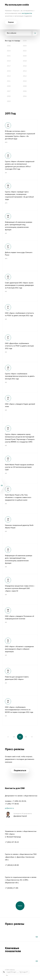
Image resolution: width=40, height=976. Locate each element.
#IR (6, 172)
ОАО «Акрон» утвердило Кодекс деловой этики (20, 407)
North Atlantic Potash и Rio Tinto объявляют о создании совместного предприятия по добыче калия (20, 498)
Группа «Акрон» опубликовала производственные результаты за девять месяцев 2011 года (20, 377)
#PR (6, 142)
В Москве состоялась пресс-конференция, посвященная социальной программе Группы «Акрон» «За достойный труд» (20, 134)
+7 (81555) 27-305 (11, 888)
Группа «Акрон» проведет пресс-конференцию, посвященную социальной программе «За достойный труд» (20, 195)
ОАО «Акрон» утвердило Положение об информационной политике (20, 619)
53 (14, 737)
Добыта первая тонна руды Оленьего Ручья (20, 256)
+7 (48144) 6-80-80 (12, 865)
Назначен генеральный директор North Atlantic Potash (20, 528)
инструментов (27, 13)
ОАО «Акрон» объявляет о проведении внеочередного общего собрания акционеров (20, 650)
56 (32, 737)
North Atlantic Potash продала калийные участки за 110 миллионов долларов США (20, 468)
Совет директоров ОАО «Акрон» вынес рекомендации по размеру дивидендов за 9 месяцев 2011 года (20, 286)
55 (26, 737)
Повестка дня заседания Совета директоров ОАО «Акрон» (20, 680)
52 (8, 737)
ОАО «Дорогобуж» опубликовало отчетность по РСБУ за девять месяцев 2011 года (20, 347)
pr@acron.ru (9, 808)
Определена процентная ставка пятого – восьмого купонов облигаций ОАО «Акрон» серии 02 (20, 589)
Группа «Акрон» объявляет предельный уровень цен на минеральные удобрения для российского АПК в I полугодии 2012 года (20, 165)
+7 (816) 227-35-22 (12, 842)
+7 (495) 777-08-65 (12, 804)
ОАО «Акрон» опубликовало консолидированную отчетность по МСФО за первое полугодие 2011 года (20, 710)
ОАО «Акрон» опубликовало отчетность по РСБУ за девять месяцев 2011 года (20, 316)
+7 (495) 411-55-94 (19, 801)
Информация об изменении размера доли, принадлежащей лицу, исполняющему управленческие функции (20, 225)
